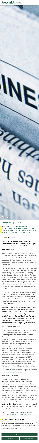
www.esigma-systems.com (13, 372)
